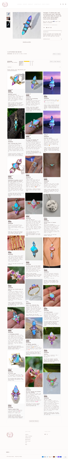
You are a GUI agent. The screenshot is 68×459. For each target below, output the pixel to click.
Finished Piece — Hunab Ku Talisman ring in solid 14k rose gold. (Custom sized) (33, 190)
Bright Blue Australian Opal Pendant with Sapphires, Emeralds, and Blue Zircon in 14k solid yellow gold (15, 233)
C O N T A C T (37, 4)
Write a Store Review (55, 61)
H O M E (20, 4)
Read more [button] (10, 300)
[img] (12, 61)
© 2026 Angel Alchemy (10, 456)
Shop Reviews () (22, 69)
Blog (26, 444)
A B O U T (30, 4)
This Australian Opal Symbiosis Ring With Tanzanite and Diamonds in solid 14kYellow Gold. (15, 379)
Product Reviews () (12, 69)
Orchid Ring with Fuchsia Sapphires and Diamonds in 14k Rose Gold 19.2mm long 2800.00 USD (33, 405)
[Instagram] (48, 435)
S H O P (25, 4)
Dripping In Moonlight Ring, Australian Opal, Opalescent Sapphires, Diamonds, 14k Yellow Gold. (51, 413)
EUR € (7, 452)
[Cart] (66, 4)
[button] (21, 61)
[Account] (61, 4)
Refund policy (27, 439)
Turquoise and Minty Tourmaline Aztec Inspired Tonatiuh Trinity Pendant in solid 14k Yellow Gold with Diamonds (15, 154)
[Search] (63, 4)
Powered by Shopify (18, 456)
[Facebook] (46, 435)
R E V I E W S (46, 4)
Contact (26, 434)
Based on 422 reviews (12, 62)
